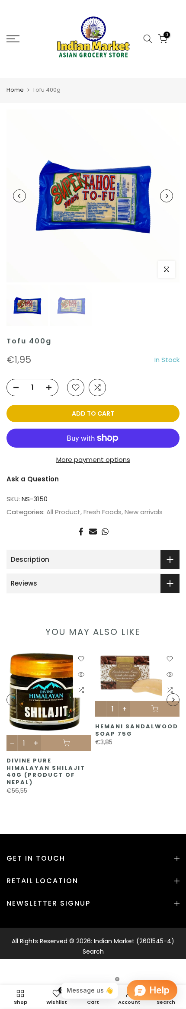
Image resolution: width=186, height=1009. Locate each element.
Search (93, 951)
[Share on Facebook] (81, 531)
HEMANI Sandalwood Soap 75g (136, 730)
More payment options (93, 459)
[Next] (166, 195)
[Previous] (19, 195)
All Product (63, 511)
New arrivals (144, 511)
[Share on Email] (93, 531)
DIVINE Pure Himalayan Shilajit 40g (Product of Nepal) (45, 771)
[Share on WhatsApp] (105, 531)
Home (15, 90)
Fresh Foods (102, 511)
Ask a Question (32, 479)
